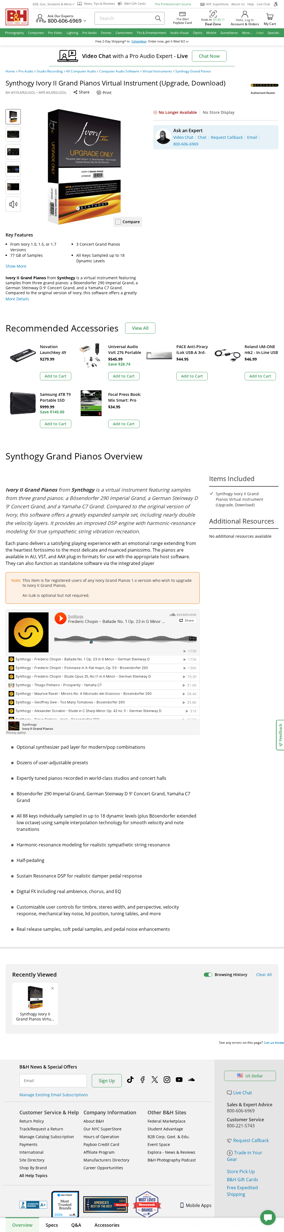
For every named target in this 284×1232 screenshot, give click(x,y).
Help (250, 4)
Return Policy (31, 1121)
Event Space (159, 1144)
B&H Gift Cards (242, 1179)
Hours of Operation (101, 1136)
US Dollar (254, 1075)
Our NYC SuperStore (102, 1129)
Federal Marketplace (167, 1121)
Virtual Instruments (157, 71)
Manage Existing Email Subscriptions (53, 1094)
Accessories (107, 1225)
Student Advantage (165, 1129)
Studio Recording (50, 71)
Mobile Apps (199, 1205)
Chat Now (209, 56)
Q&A (76, 1225)
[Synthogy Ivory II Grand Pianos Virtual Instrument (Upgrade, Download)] (84, 167)
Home (10, 71)
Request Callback (251, 1140)
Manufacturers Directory (106, 1160)
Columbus (138, 41)
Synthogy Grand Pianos (193, 71)
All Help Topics (33, 1175)
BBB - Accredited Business (33, 1205)
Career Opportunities (103, 1167)
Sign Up (107, 1081)
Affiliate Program (99, 1152)
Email (29, 1081)
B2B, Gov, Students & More (52, 4)
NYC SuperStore (217, 4)
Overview (22, 1225)
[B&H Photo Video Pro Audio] (19, 17)
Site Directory (31, 1160)
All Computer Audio (81, 71)
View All (140, 328)
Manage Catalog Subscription (46, 1136)
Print (107, 92)
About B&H (93, 1121)
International (31, 1152)
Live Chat (263, 4)
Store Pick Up (241, 1171)
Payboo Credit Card (101, 1144)
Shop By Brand (33, 1167)
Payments (28, 1144)
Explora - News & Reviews (171, 1152)
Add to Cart (56, 376)
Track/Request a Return (41, 1129)
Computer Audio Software (119, 71)
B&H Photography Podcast (172, 1160)
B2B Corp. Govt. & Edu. (169, 1136)
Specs (52, 1225)
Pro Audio (25, 71)
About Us (238, 4)
